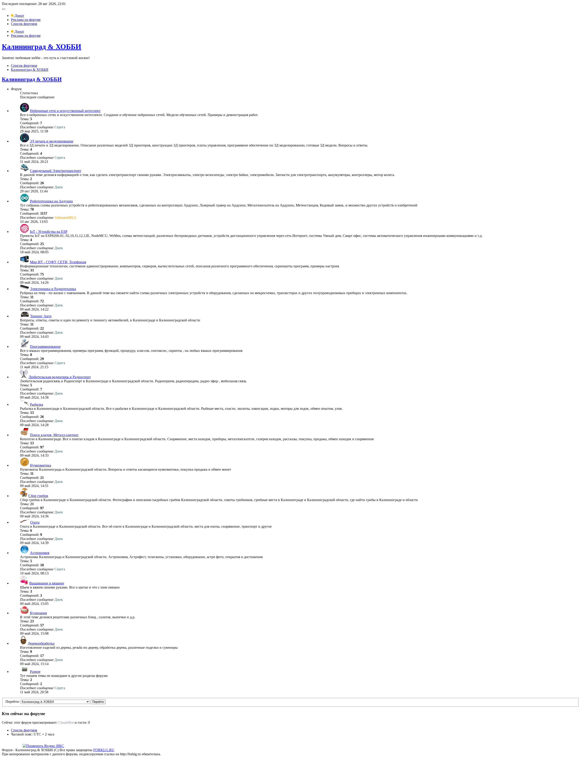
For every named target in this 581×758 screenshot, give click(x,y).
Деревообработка (41, 643)
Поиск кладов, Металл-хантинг (54, 435)
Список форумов (24, 24)
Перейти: (12, 701)
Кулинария (38, 613)
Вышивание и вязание (46, 583)
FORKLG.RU (103, 750)
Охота (34, 522)
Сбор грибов (38, 496)
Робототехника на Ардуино (51, 201)
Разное (35, 672)
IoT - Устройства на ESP (48, 232)
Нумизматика (40, 465)
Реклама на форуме (26, 20)
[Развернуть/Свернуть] (3, 9)
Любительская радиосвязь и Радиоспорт (60, 377)
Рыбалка (36, 404)
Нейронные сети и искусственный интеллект (65, 111)
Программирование (45, 346)
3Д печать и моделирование (51, 141)
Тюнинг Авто (41, 316)
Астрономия (39, 553)
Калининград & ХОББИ (41, 46)
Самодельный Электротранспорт (55, 171)
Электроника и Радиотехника (53, 289)
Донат (19, 15)
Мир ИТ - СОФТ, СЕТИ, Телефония (58, 262)
